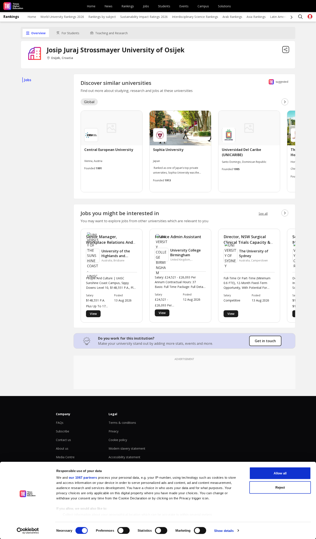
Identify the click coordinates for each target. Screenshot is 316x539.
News (108, 6)
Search (300, 17)
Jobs (146, 6)
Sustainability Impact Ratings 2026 (144, 17)
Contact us (63, 440)
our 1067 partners (83, 477)
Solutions (224, 6)
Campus (203, 6)
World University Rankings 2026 (62, 17)
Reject (280, 487)
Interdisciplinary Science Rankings (195, 17)
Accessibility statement (124, 457)
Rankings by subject (102, 17)
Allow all (280, 473)
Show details (224, 530)
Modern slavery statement (127, 448)
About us (62, 448)
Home (91, 6)
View (93, 314)
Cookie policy (118, 440)
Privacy (113, 431)
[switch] (123, 530)
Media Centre (65, 457)
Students (164, 6)
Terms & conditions (122, 423)
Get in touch (265, 341)
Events (184, 6)
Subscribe (62, 431)
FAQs (59, 423)
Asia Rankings (256, 17)
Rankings (127, 6)
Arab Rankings (232, 17)
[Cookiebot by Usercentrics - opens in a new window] (28, 530)
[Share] (285, 49)
